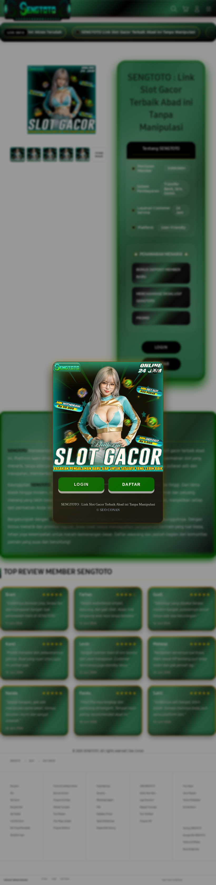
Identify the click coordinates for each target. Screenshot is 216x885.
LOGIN (81, 484)
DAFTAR (131, 484)
